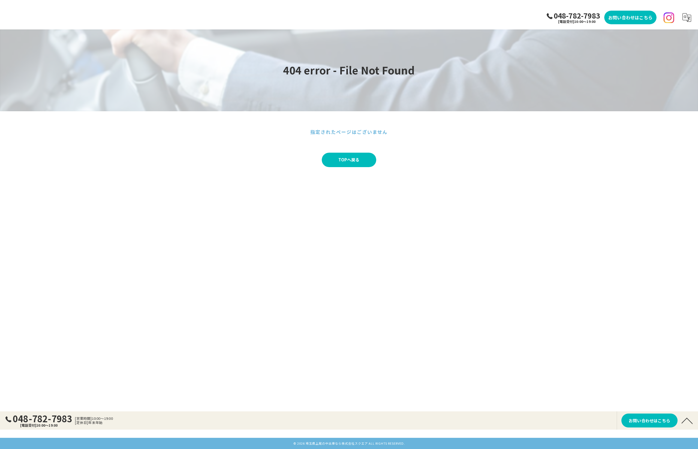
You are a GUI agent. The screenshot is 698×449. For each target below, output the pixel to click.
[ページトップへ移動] (687, 420)
